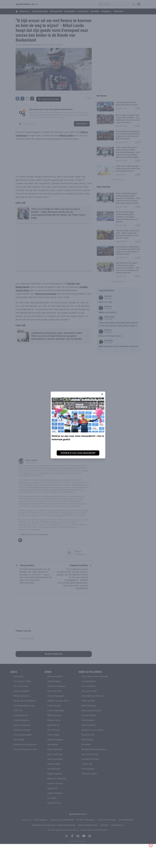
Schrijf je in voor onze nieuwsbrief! (78, 453)
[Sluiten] (102, 394)
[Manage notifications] (151, 845)
